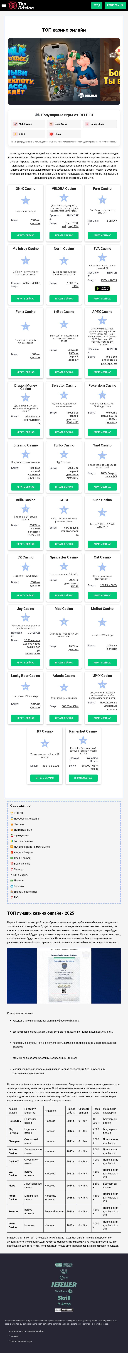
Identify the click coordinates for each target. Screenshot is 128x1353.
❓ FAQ (14, 897)
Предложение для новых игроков (108, 706)
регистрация (115, 5)
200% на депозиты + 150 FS (71, 583)
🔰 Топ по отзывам (21, 841)
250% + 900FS (109, 280)
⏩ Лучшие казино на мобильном (30, 846)
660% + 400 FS (31, 283)
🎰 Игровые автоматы (23, 891)
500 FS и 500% (70, 706)
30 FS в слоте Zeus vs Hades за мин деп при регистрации (31, 647)
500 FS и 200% (51, 765)
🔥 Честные (17, 824)
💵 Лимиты (17, 880)
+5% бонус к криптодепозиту (31, 420)
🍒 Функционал (19, 835)
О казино (14, 1336)
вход (97, 5)
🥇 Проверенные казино (24, 818)
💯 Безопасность (20, 863)
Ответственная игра (20, 1341)
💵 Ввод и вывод (20, 858)
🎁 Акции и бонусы (21, 852)
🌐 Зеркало (17, 886)
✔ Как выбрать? (19, 874)
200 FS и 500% (108, 585)
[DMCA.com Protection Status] (64, 1311)
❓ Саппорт (16, 869)
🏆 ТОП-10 (16, 813)
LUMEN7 (112, 220)
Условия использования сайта (26, 1331)
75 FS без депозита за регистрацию (109, 360)
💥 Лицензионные (21, 829)
